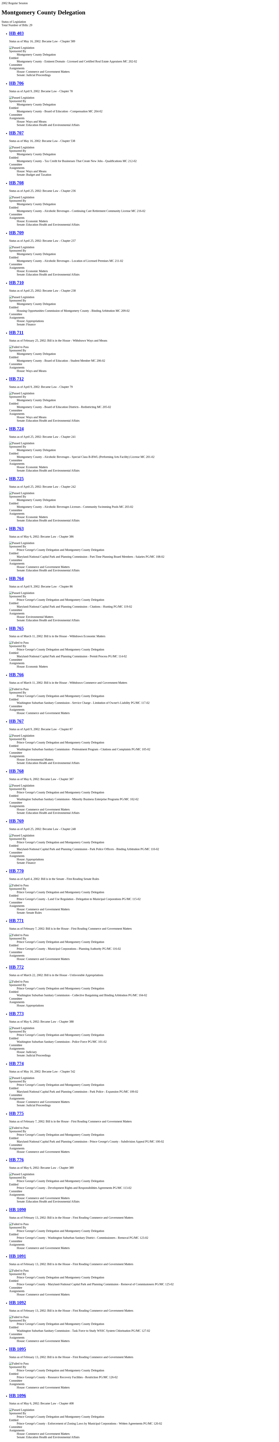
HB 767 (16, 721)
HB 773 (16, 1013)
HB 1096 (17, 1395)
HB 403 (16, 33)
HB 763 (16, 528)
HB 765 (16, 628)
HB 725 (16, 478)
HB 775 (16, 1113)
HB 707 (16, 132)
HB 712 (16, 378)
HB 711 (16, 332)
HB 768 (16, 771)
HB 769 (16, 820)
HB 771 (16, 920)
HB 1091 (17, 1256)
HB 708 (16, 182)
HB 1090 (17, 1209)
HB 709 (16, 232)
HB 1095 (17, 1349)
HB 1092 (17, 1302)
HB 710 (16, 282)
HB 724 (16, 428)
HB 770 (16, 870)
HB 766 (16, 674)
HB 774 (16, 1063)
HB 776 (16, 1159)
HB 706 (16, 83)
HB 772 (16, 967)
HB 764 (16, 578)
